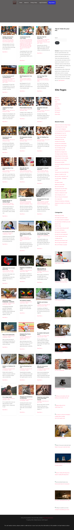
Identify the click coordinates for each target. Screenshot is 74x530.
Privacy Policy (34, 2)
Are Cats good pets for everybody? (62, 219)
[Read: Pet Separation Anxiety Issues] (26, 130)
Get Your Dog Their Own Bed (60, 135)
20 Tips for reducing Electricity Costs (62, 500)
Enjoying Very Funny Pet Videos (61, 188)
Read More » (5, 51)
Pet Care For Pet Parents (26, 79)
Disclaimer (51, 517)
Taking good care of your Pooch (61, 281)
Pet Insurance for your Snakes (61, 160)
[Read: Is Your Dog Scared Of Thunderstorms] (9, 69)
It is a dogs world (7, 397)
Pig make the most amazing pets (61, 234)
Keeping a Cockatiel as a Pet (60, 174)
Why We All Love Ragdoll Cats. (61, 151)
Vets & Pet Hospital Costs (60, 418)
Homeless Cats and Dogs (60, 141)
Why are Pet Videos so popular (61, 244)
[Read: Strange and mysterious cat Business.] (26, 389)
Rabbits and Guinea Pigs (59, 184)
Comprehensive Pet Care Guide (61, 126)
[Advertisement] (37, 14)
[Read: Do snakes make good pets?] (43, 326)
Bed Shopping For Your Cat (60, 133)
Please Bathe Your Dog (26, 107)
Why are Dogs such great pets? (61, 242)
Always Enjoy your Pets (59, 215)
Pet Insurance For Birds (9, 231)
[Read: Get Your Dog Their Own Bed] (43, 69)
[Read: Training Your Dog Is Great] (9, 101)
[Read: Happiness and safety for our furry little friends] (43, 389)
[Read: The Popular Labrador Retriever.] (43, 161)
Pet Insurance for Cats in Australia (61, 158)
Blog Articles (52, 2)
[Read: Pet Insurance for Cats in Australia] (26, 192)
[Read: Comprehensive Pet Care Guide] (26, 30)
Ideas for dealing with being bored (61, 474)
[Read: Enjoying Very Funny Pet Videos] (26, 327)
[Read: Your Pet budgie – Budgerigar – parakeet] (9, 293)
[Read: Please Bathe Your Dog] (26, 101)
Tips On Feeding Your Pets (60, 147)
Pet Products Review (59, 318)
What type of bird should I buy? (61, 240)
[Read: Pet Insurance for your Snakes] (43, 192)
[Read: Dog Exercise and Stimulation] (9, 130)
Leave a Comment (6, 39)
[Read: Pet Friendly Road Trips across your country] (43, 225)
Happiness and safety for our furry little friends (43, 398)
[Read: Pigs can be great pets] (9, 327)
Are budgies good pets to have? (61, 217)
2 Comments (22, 270)
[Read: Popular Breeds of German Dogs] (9, 193)
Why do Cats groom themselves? (61, 196)
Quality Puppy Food (59, 407)
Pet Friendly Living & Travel (60, 336)
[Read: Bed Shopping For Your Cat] (26, 69)
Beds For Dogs (58, 226)
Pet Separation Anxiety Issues (60, 145)
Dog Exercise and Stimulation (60, 143)
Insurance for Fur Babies (60, 388)
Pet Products (57, 112)
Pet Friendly (57, 108)
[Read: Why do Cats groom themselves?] (43, 358)
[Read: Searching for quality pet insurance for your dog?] (26, 225)
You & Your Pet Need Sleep (60, 437)
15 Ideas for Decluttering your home (62, 509)
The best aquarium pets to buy (61, 236)
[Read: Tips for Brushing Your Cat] (26, 358)
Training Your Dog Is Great (60, 137)
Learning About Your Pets (60, 149)
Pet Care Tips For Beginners (60, 129)
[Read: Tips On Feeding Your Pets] (43, 130)
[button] (57, 2)
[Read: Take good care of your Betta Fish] (9, 260)
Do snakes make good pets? (60, 190)
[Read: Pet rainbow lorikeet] (26, 293)
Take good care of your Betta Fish (61, 172)
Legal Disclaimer (43, 2)
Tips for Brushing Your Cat (60, 194)
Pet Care (56, 106)
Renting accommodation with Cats (61, 397)
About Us (26, 2)
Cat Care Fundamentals (59, 370)
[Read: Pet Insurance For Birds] (9, 225)
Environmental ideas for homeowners (62, 483)
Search (56, 37)
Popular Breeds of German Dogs (61, 156)
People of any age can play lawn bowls (62, 447)
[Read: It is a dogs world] (9, 389)
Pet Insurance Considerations (60, 232)
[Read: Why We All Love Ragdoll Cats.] (26, 161)
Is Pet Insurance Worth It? (60, 300)
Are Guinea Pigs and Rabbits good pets (62, 221)
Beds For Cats (58, 223)
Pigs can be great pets (8, 334)
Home (20, 2)
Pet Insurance (57, 110)
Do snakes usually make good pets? (62, 228)
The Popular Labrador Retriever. (61, 154)
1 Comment (5, 232)
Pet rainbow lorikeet (25, 300)
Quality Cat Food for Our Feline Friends (62, 124)
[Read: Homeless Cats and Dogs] (43, 101)
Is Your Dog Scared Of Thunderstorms (62, 131)
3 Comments (39, 235)
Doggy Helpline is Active (59, 263)
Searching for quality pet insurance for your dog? (26, 234)
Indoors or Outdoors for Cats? (61, 192)
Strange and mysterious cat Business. (62, 201)
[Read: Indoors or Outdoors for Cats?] (9, 358)
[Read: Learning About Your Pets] (9, 161)
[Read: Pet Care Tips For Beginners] (43, 30)
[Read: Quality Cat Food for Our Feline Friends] (9, 30)
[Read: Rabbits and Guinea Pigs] (43, 294)
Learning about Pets (59, 352)
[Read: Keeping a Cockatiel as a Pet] (26, 260)
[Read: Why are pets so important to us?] (43, 260)
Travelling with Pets (46, 235)
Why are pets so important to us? (61, 176)
